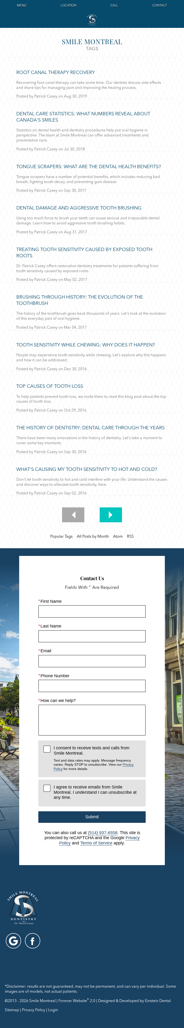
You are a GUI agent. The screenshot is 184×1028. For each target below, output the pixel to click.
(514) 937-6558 (102, 832)
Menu (21, 5)
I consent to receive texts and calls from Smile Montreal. (94, 757)
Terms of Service (96, 843)
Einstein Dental (158, 1000)
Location (68, 5)
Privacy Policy (33, 1009)
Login (53, 1009)
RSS (130, 536)
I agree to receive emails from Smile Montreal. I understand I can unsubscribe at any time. (95, 792)
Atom (118, 536)
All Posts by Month (93, 536)
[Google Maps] (13, 940)
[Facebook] (32, 940)
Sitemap (12, 1009)
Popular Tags (61, 536)
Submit (92, 816)
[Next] (111, 514)
